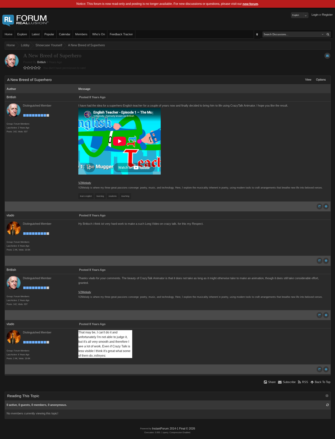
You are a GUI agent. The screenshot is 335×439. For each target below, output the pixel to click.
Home (8, 34)
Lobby (25, 45)
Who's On (98, 34)
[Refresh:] (327, 404)
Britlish (41, 62)
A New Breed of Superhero (86, 45)
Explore (22, 34)
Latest (36, 34)
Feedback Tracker (121, 34)
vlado (10, 215)
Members (81, 34)
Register (327, 14)
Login (315, 14)
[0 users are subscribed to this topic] (327, 56)
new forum (250, 4)
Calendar (64, 34)
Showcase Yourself (48, 45)
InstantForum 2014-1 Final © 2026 (173, 428)
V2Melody (84, 182)
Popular (49, 34)
